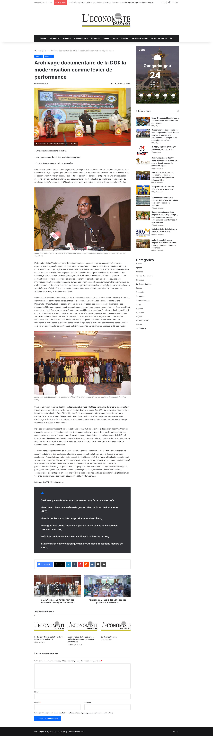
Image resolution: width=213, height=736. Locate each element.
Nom (36, 692)
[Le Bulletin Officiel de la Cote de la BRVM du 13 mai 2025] (49, 626)
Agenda (139, 268)
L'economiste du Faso (76, 732)
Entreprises (55, 38)
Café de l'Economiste (144, 276)
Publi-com (49, 56)
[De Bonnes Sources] (116, 626)
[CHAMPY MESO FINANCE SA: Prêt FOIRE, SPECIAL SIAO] (143, 150)
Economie (95, 38)
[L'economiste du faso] (106, 18)
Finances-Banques (140, 38)
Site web (87, 702)
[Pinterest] (80, 564)
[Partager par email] (98, 564)
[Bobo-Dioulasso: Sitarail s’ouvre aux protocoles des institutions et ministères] (143, 121)
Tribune (139, 325)
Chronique (140, 280)
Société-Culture (81, 38)
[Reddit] (86, 564)
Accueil (43, 38)
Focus (115, 38)
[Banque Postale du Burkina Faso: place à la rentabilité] (143, 190)
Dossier (106, 38)
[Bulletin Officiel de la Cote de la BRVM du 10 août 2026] (143, 232)
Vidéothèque (141, 329)
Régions (124, 38)
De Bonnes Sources (159, 38)
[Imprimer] (103, 564)
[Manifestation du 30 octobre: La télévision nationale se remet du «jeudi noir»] (82, 626)
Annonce (139, 272)
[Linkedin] (68, 564)
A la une (46, 51)
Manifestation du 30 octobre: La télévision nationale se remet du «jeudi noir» (81, 639)
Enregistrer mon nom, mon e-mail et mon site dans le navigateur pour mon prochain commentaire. (75, 713)
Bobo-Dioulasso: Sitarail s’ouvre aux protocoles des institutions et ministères (165, 120)
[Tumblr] (74, 564)
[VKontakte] (92, 564)
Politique (67, 38)
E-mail (37, 702)
